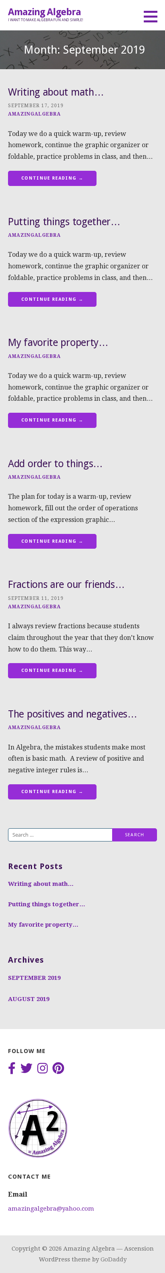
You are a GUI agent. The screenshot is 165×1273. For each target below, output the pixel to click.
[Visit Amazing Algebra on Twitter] (26, 1069)
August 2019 (28, 999)
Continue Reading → (52, 178)
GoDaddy (114, 1259)
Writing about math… (56, 92)
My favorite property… (58, 342)
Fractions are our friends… (66, 584)
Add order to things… (55, 464)
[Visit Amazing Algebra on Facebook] (12, 1069)
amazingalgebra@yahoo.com (51, 1208)
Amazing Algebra (44, 12)
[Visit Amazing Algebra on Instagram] (42, 1069)
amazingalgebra (34, 114)
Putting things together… (64, 222)
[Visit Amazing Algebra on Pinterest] (58, 1069)
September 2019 (34, 977)
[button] (153, 16)
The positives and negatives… (72, 714)
